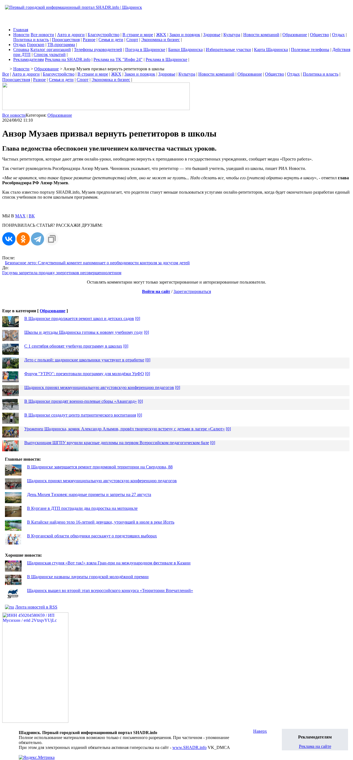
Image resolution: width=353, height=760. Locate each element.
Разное (89, 39)
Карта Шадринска (271, 49)
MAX (20, 216)
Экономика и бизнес (160, 39)
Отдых (338, 34)
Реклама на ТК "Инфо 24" (118, 59)
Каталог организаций (50, 49)
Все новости (42, 34)
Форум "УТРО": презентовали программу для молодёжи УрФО (84, 373)
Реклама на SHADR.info (67, 59)
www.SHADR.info (189, 747)
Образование (294, 34)
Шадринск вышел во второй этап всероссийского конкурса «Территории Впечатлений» (110, 590)
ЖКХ (161, 34)
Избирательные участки (228, 49)
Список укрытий (50, 54)
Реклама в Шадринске (166, 59)
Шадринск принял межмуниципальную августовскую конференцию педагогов (99, 387)
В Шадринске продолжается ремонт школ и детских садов (79, 318)
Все (5, 74)
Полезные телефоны (310, 49)
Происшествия (66, 39)
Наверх (260, 731)
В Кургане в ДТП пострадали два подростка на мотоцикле (82, 508)
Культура (231, 34)
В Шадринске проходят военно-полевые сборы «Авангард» (80, 401)
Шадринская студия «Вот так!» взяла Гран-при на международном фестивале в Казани (109, 563)
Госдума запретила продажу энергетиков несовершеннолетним (61, 272)
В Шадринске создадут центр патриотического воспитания (80, 415)
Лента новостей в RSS (36, 607)
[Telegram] (37, 239)
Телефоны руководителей (98, 49)
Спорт (132, 39)
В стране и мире (137, 34)
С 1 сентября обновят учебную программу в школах (73, 346)
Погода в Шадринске (145, 49)
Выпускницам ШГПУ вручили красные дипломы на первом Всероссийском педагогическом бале (116, 442)
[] (137, 318)
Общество (319, 34)
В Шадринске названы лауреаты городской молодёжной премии (88, 576)
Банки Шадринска (185, 49)
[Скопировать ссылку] (51, 239)
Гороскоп (35, 44)
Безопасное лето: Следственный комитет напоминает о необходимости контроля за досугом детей (97, 262)
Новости (21, 34)
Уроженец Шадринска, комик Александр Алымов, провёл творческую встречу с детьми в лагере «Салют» (124, 428)
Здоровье (211, 34)
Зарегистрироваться (192, 291)
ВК (32, 216)
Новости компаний (261, 34)
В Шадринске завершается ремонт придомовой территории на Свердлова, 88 (100, 467)
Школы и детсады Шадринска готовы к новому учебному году (83, 332)
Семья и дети (110, 39)
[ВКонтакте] (8, 239)
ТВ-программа (61, 44)
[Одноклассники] (23, 239)
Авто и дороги (71, 34)
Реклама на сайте (315, 746)
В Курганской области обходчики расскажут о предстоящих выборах (92, 536)
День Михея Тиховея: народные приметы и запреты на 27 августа (89, 494)
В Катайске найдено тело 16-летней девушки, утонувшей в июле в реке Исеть (100, 522)
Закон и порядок (184, 34)
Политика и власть (31, 39)
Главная (20, 29)
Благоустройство (103, 34)
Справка (21, 49)
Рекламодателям (28, 59)
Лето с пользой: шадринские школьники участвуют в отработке (84, 360)
